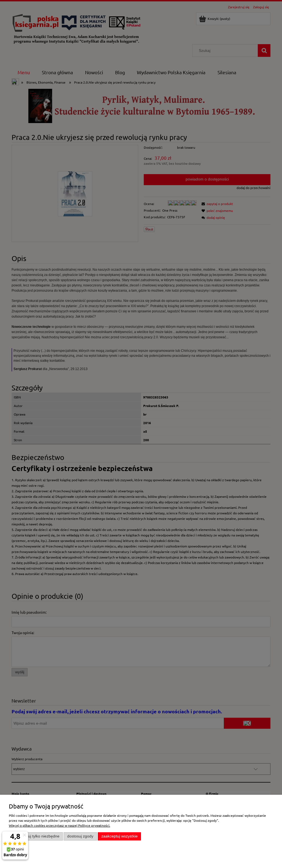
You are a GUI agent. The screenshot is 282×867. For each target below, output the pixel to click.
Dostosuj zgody (80, 836)
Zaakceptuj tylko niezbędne (35, 836)
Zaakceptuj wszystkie (119, 836)
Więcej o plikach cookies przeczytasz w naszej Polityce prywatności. (59, 825)
